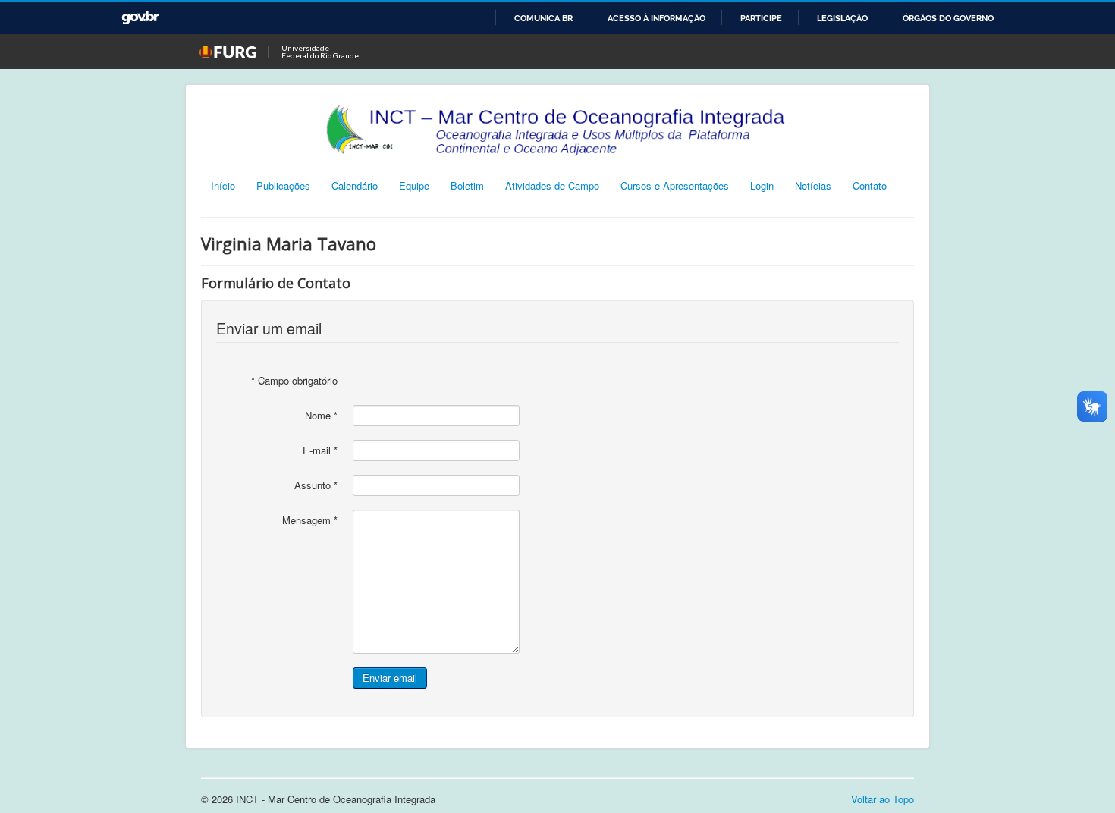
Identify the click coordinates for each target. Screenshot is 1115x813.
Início (223, 185)
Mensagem (310, 520)
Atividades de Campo (552, 185)
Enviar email (390, 677)
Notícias (813, 185)
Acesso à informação (656, 18)
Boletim (467, 185)
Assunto (316, 485)
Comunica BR (543, 18)
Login (762, 185)
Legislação (842, 18)
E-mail (320, 450)
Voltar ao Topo (882, 799)
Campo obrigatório (294, 381)
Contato (870, 185)
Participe (761, 18)
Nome (321, 415)
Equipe (414, 185)
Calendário (354, 185)
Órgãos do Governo (948, 18)
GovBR (140, 18)
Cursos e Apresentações (674, 185)
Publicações (283, 185)
